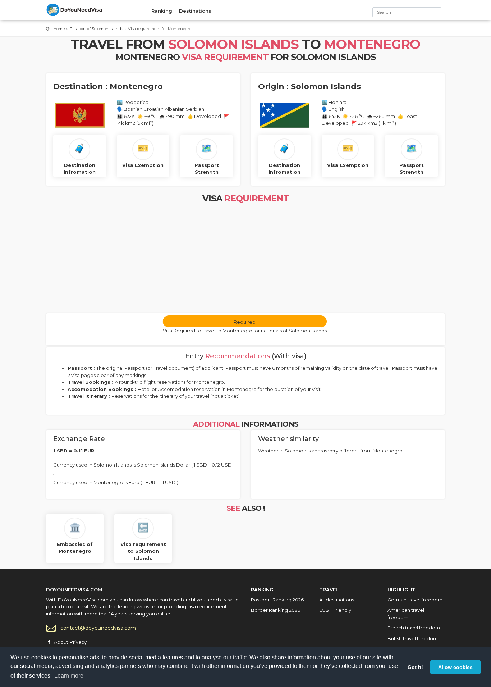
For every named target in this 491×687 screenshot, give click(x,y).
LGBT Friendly (335, 610)
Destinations (195, 11)
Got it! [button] (415, 667)
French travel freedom (413, 628)
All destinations (336, 599)
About (61, 642)
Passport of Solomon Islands (96, 28)
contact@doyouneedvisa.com (98, 628)
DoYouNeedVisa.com (75, 10)
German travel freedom (414, 599)
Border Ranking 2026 (275, 610)
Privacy (78, 642)
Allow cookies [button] (455, 667)
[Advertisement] (245, 259)
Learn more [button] (68, 676)
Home (59, 28)
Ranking (161, 11)
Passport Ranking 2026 (277, 599)
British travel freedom (412, 638)
